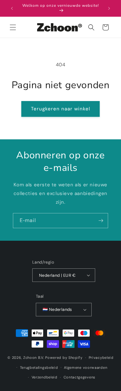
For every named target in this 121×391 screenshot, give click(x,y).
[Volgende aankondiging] (109, 8)
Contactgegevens (80, 377)
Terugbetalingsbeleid (39, 367)
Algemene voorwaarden (85, 367)
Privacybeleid (101, 357)
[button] (13, 27)
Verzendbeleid (44, 377)
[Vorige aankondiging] (12, 8)
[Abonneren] (101, 220)
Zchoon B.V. (33, 357)
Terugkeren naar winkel (60, 109)
